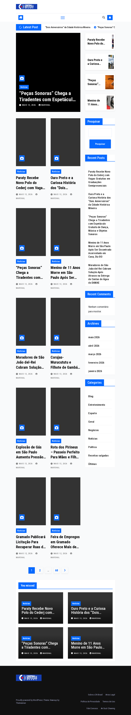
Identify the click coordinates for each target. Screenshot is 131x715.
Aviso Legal (110, 694)
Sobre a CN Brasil (95, 694)
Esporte (92, 413)
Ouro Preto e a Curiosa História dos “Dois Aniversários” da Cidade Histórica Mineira (99, 201)
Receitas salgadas (98, 455)
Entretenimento (96, 404)
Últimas (92, 464)
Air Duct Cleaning (108, 708)
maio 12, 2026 (26, 553)
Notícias (25, 87)
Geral (91, 421)
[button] (103, 17)
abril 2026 (93, 345)
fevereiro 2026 (96, 362)
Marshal (47, 105)
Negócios (93, 430)
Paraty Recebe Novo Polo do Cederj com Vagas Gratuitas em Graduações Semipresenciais (99, 178)
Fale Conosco (92, 708)
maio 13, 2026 (30, 105)
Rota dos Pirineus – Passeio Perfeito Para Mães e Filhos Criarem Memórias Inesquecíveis (65, 457)
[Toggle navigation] (63, 17)
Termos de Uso (109, 701)
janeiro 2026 (95, 371)
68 (56, 570)
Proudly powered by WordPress (29, 700)
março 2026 (94, 354)
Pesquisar (94, 121)
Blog (90, 396)
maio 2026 (94, 337)
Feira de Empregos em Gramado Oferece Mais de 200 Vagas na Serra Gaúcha (65, 547)
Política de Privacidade (90, 701)
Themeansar (21, 703)
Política (92, 447)
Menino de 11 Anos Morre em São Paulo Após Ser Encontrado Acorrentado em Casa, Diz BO (99, 249)
